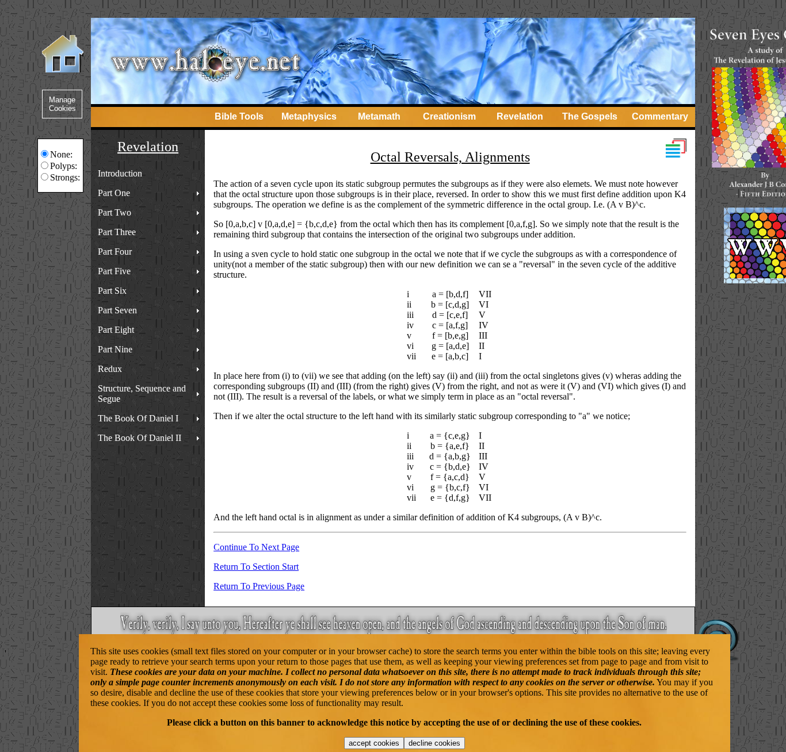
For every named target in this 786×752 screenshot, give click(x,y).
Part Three (117, 232)
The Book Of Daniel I (138, 418)
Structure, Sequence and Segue (142, 393)
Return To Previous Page (258, 586)
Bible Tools (239, 116)
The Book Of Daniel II (139, 438)
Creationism (449, 116)
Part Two (114, 212)
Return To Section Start (256, 566)
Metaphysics (309, 116)
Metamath (379, 116)
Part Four (115, 251)
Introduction (120, 173)
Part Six (112, 291)
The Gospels (589, 116)
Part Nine (115, 349)
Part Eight (116, 330)
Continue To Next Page (256, 547)
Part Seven (117, 310)
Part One (114, 193)
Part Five (114, 271)
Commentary (660, 116)
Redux (110, 369)
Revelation (520, 116)
